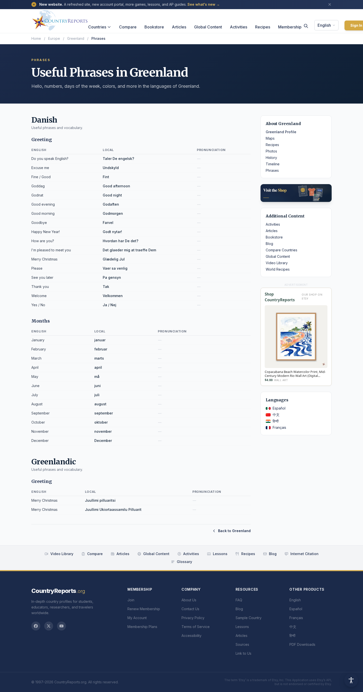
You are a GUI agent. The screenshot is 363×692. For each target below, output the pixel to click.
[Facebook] (35, 626)
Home (36, 38)
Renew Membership (143, 609)
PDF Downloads (302, 644)
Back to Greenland (234, 531)
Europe (54, 38)
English (324, 25)
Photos (271, 151)
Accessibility (192, 635)
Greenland (75, 38)
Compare (128, 26)
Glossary (184, 562)
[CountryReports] (59, 19)
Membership (290, 26)
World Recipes (278, 269)
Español (279, 408)
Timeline (273, 164)
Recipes (262, 26)
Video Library (277, 263)
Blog (269, 243)
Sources (242, 644)
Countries (97, 26)
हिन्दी (276, 421)
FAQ (239, 600)
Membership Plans (142, 627)
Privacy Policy (193, 618)
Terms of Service (196, 627)
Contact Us (190, 609)
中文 (276, 414)
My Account (137, 618)
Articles (179, 26)
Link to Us (243, 653)
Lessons (220, 554)
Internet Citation (304, 554)
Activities (238, 26)
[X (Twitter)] (48, 626)
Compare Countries (281, 250)
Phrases (272, 170)
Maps (270, 138)
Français (279, 427)
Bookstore (154, 26)
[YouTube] (61, 626)
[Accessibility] (351, 680)
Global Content (208, 26)
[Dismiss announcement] (330, 4)
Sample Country (249, 618)
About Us (189, 600)
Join (130, 600)
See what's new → (203, 4)
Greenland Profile (281, 132)
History (271, 157)
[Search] (306, 26)
